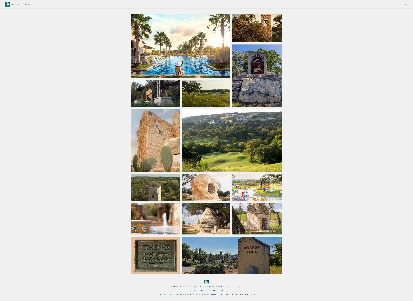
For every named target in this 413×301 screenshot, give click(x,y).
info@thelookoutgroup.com (206, 290)
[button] (406, 4)
